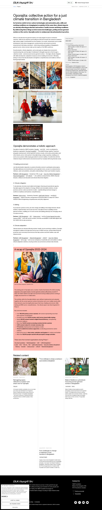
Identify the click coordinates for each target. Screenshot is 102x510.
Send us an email (79, 491)
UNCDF (30, 176)
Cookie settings (15, 507)
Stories (73, 386)
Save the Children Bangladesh (52, 174)
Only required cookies (15, 503)
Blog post (15, 386)
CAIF (38, 342)
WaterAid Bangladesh (18, 176)
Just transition (68, 386)
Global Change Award (83, 2)
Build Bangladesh (31, 342)
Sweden (36, 149)
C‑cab (40, 174)
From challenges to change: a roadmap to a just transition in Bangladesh (48, 452)
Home (14, 6)
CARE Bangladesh (23, 174)
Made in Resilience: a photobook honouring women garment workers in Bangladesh (75, 381)
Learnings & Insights (43, 457)
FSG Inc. (25, 344)
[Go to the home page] (23, 2)
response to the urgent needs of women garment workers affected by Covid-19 (35, 291)
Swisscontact (22, 195)
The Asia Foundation (31, 151)
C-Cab (16, 344)
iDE (31, 216)
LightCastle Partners (44, 195)
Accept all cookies (15, 500)
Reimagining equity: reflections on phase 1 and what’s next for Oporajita (21, 381)
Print (88, 6)
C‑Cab (25, 240)
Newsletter (78, 493)
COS (43, 149)
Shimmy (18, 346)
